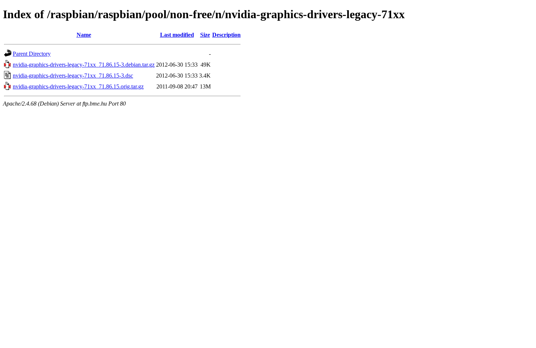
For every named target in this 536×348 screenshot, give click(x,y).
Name (84, 35)
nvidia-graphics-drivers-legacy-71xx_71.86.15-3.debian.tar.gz (84, 65)
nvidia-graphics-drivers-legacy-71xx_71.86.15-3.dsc (73, 75)
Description (226, 35)
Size (205, 35)
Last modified (177, 35)
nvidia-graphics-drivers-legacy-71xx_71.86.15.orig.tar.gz (78, 86)
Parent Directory (32, 54)
